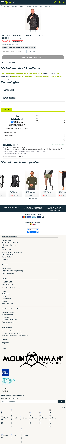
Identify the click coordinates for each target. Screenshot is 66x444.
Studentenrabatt (7, 315)
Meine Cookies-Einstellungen (12, 252)
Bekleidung (14, 6)
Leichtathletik (6, 299)
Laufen (4, 291)
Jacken (22, 6)
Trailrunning (6, 294)
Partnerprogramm (8, 322)
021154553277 (6, 76)
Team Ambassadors (8, 273)
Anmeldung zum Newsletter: (9, 398)
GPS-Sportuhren (7, 303)
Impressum (5, 259)
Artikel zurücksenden (9, 245)
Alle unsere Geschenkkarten (11, 331)
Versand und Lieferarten (10, 242)
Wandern (5, 296)
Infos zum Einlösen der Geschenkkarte (15, 336)
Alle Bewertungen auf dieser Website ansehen (17, 128)
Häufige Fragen (7, 240)
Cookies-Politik (7, 250)
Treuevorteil (6, 317)
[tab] (33, 90)
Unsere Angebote (8, 312)
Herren (6, 6)
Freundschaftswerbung (9, 319)
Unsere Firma (6, 268)
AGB (3, 247)
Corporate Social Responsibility (12, 271)
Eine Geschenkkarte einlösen (12, 333)
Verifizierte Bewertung (59, 144)
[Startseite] (1, 6)
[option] (33, 19)
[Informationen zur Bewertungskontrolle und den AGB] (25, 124)
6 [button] (38, 200)
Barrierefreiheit (7, 257)
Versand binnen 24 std (11, 207)
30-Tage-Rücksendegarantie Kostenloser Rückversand (33, 208)
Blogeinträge (6, 343)
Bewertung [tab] (6, 109)
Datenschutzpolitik (8, 254)
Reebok (28, 6)
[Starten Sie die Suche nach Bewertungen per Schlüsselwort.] (63, 139)
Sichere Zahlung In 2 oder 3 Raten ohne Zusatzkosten (55, 209)
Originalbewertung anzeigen (9, 156)
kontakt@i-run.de (49, 74)
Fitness (4, 301)
